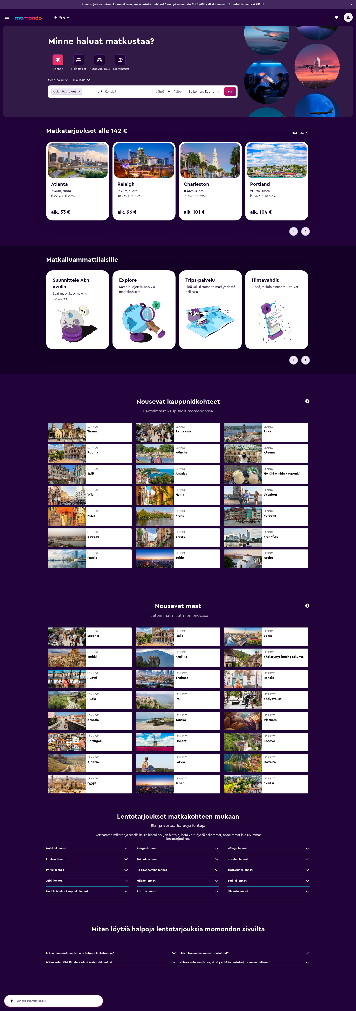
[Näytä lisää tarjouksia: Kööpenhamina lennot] (216, 870)
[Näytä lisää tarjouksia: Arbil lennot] (126, 880)
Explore (128, 280)
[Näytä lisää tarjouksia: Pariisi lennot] (126, 870)
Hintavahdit (265, 280)
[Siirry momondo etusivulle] (28, 18)
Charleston (196, 184)
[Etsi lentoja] (58, 59)
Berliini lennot (237, 880)
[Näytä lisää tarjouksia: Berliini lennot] (307, 880)
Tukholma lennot (148, 859)
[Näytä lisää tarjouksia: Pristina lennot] (216, 891)
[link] (300, 133)
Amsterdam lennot (240, 870)
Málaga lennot (237, 848)
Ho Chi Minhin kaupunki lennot (67, 891)
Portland (260, 184)
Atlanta (59, 184)
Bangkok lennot (148, 848)
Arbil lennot (54, 880)
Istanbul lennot (237, 859)
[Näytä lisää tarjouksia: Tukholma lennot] (216, 859)
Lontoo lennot (56, 859)
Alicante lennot (237, 891)
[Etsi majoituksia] (78, 59)
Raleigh (126, 184)
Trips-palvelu (200, 280)
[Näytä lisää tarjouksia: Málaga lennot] (307, 848)
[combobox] (58, 80)
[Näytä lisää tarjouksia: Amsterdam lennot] (307, 870)
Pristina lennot (147, 891)
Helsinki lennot (56, 848)
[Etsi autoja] (99, 59)
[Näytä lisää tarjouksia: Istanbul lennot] (307, 859)
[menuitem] (58, 62)
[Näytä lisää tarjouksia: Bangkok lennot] (216, 848)
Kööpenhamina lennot (152, 870)
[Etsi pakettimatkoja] (120, 59)
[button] (351, 4)
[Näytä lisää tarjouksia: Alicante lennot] (307, 891)
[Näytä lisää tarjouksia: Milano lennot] (216, 880)
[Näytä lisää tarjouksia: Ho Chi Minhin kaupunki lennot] (126, 891)
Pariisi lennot (55, 870)
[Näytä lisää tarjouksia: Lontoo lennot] (126, 859)
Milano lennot (146, 880)
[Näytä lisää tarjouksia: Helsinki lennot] (126, 848)
